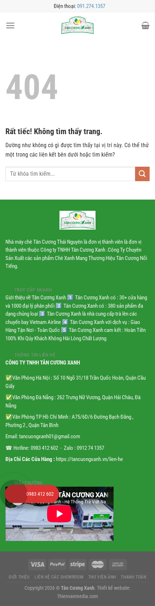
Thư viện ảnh (102, 577)
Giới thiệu (19, 577)
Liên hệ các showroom (59, 577)
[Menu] (10, 25)
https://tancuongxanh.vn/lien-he (89, 459)
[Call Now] (14, 494)
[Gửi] (142, 174)
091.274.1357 (91, 6)
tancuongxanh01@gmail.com (49, 436)
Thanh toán (133, 577)
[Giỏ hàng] (145, 25)
